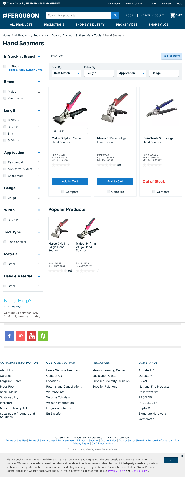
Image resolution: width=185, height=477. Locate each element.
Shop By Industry (90, 24)
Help (179, 3)
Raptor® (144, 408)
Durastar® (145, 375)
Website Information (60, 403)
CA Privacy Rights (102, 443)
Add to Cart (70, 181)
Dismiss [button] (171, 460)
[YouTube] (31, 336)
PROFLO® (145, 397)
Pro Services (126, 24)
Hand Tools (52, 35)
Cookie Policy (109, 440)
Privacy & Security (87, 440)
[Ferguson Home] (21, 15)
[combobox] (80, 15)
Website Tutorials (58, 397)
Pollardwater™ (148, 392)
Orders (152, 3)
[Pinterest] (20, 336)
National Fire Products (154, 386)
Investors (6, 403)
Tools (37, 35)
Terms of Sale (37, 440)
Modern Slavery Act (13, 408)
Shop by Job (159, 24)
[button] (182, 456)
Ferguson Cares (10, 381)
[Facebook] (9, 336)
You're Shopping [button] (33, 3)
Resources (101, 362)
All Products (21, 24)
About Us (6, 370)
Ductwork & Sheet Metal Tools (82, 35)
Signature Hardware (152, 413)
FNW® (143, 381)
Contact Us (54, 375)
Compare (72, 192)
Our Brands (148, 362)
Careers (5, 375)
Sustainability (9, 397)
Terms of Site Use (16, 440)
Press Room (8, 386)
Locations (53, 381)
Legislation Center (104, 375)
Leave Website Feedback (63, 370)
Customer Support (61, 362)
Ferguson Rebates (58, 408)
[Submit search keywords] (115, 15)
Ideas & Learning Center (108, 370)
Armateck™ (146, 370)
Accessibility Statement (61, 440)
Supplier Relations (104, 386)
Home (6, 35)
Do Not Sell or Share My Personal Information (145, 440)
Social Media (9, 392)
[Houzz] (43, 336)
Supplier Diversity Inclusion (111, 381)
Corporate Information (19, 362)
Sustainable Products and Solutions (17, 415)
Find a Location (134, 3)
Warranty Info (55, 392)
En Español (53, 413)
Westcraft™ (146, 419)
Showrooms (114, 3)
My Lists (166, 3)
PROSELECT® (148, 403)
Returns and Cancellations (64, 386)
